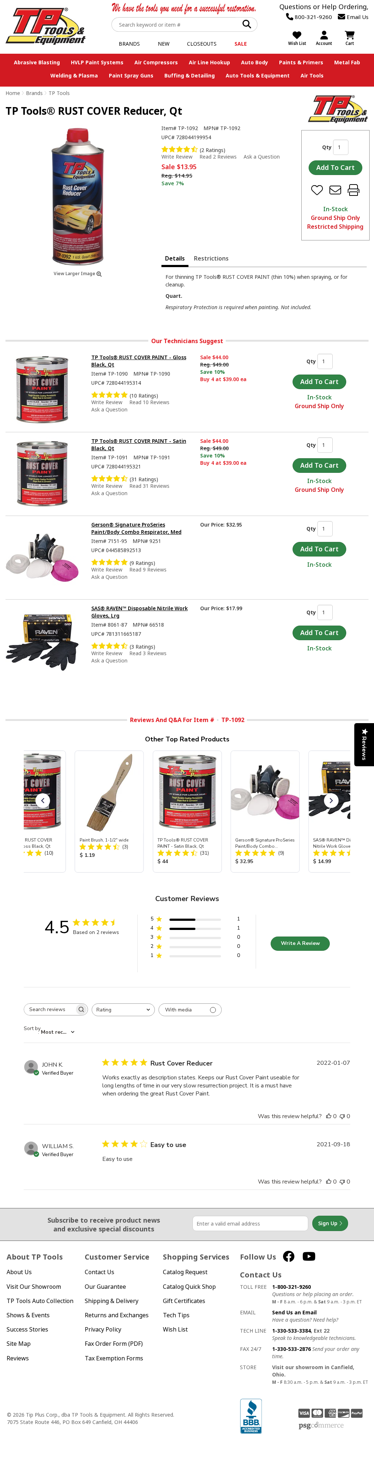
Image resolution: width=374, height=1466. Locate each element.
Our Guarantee (105, 1287)
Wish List (175, 1329)
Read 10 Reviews (149, 402)
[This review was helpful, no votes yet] (328, 1116)
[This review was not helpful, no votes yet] (342, 1116)
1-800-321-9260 (291, 1286)
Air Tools (312, 75)
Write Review (176, 156)
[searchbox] (49, 1009)
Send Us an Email (294, 1312)
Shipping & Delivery (111, 1301)
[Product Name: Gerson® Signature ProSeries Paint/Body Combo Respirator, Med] (264, 812)
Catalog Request (185, 1272)
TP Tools (59, 93)
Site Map (19, 1344)
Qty (327, 147)
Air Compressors (156, 62)
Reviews (18, 1358)
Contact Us (99, 1272)
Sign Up (328, 1223)
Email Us (357, 16)
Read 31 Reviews (149, 485)
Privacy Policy (103, 1329)
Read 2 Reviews (218, 156)
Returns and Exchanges (117, 1315)
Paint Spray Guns (131, 75)
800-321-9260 (312, 16)
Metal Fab (347, 62)
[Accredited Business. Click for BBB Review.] (251, 1415)
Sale (240, 43)
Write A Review (300, 943)
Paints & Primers (301, 62)
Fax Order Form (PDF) (114, 1344)
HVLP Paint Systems (97, 62)
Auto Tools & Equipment (258, 75)
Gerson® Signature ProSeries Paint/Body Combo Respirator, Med (136, 528)
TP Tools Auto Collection (40, 1301)
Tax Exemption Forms (114, 1358)
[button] (42, 800)
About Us (19, 1272)
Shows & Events (28, 1315)
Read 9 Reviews (148, 569)
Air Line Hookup (209, 62)
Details (175, 258)
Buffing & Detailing (189, 75)
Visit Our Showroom (34, 1287)
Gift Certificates (184, 1301)
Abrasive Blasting (37, 62)
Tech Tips (176, 1315)
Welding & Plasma (74, 75)
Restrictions (211, 258)
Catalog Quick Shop (189, 1287)
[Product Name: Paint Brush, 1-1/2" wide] (109, 812)
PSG (321, 1425)
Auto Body (254, 62)
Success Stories (27, 1329)
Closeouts (202, 43)
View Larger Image (75, 273)
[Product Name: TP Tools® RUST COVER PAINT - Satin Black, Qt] (187, 812)
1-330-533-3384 (291, 1330)
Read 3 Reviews (148, 653)
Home (12, 93)
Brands (129, 43)
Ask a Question (262, 157)
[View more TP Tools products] (338, 109)
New (163, 43)
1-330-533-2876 (291, 1348)
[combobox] (123, 1009)
